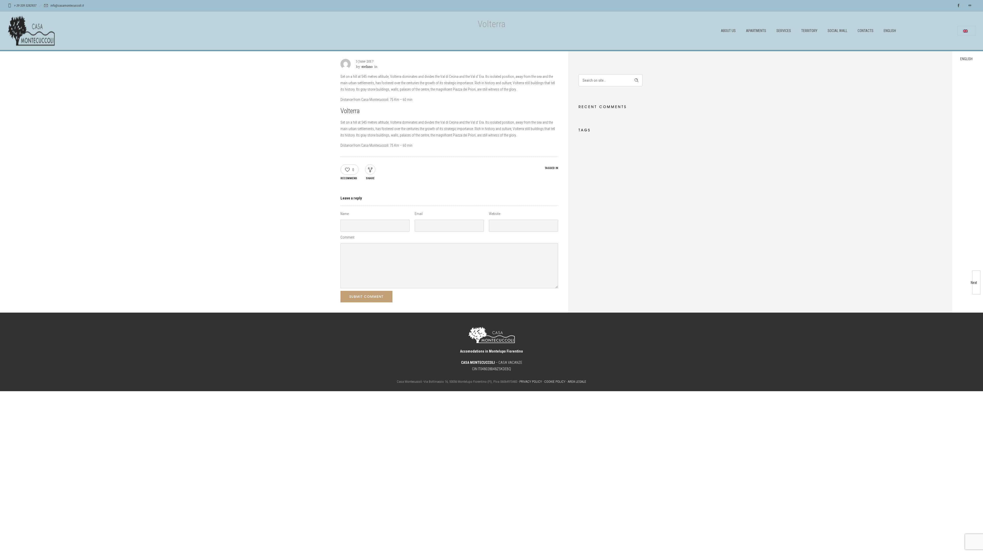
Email (419, 214)
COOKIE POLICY (554, 382)
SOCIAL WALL (837, 31)
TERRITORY (809, 31)
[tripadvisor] (969, 5)
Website (494, 214)
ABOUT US (728, 31)
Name (344, 214)
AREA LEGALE (577, 382)
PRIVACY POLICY (530, 382)
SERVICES (783, 31)
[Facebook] (958, 5)
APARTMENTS (756, 31)
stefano (367, 67)
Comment (347, 237)
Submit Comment (366, 296)
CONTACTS (865, 31)
